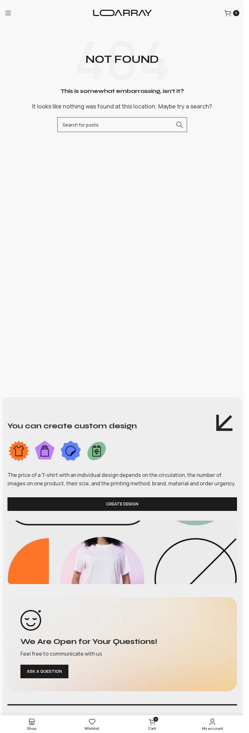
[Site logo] (122, 12)
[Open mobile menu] (8, 12)
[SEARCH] (179, 124)
